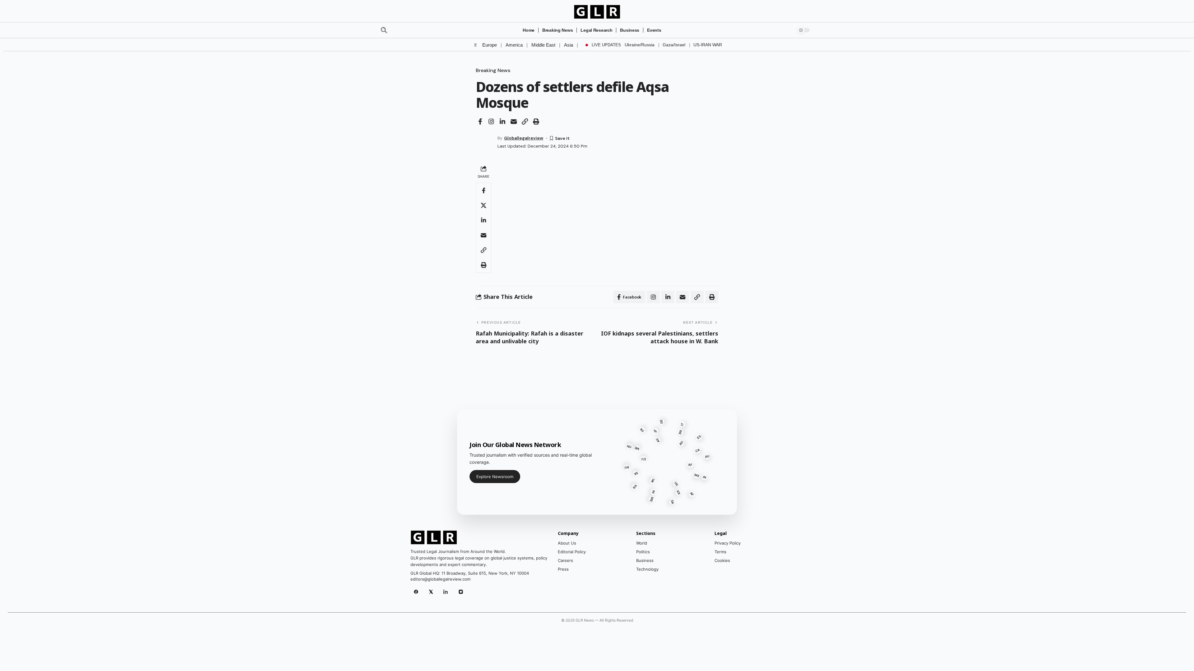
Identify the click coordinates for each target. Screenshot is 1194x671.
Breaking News (493, 70)
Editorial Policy (572, 551)
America (514, 45)
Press (563, 569)
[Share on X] (483, 205)
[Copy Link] (525, 121)
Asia (568, 45)
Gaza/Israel (674, 44)
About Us (567, 543)
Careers (565, 560)
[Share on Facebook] (480, 121)
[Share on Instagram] (491, 121)
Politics (643, 551)
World (641, 543)
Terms (720, 551)
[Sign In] (785, 30)
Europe (489, 45)
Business (645, 560)
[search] (395, 30)
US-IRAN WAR (707, 44)
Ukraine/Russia (640, 44)
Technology (647, 569)
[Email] (513, 121)
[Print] (536, 121)
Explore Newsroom (494, 476)
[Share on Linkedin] (502, 121)
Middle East (543, 45)
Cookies (722, 560)
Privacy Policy (728, 543)
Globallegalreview (523, 138)
